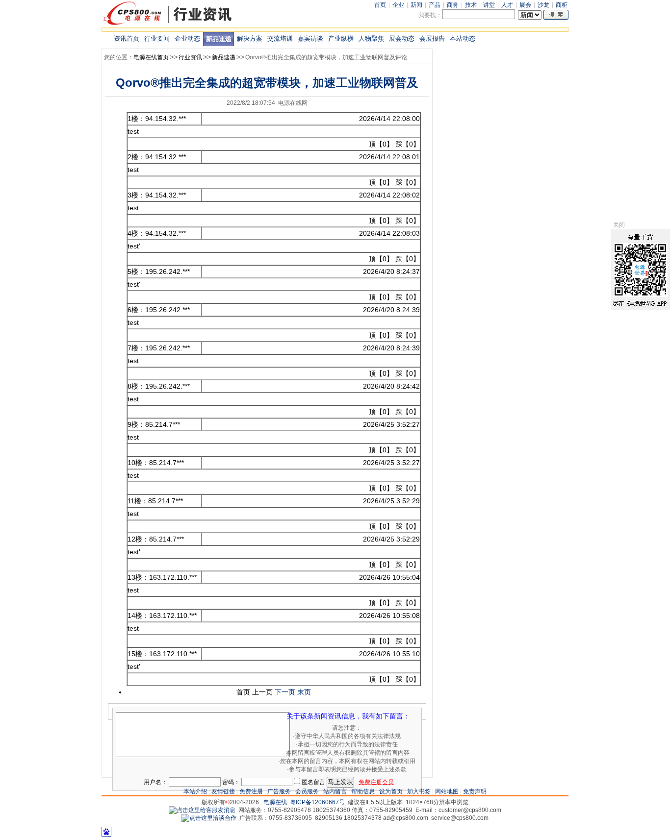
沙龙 (543, 4)
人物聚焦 (371, 38)
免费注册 (251, 791)
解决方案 (249, 38)
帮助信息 (363, 791)
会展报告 (432, 38)
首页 (380, 4)
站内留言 (335, 791)
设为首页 (391, 791)
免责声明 (475, 791)
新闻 (416, 4)
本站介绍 (195, 791)
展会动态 (401, 38)
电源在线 (275, 802)
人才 (507, 4)
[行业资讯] (168, 24)
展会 (525, 4)
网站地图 (447, 791)
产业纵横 (341, 38)
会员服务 (307, 791)
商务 (453, 4)
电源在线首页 (151, 57)
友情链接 (223, 791)
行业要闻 (157, 38)
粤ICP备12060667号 (317, 802)
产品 (434, 4)
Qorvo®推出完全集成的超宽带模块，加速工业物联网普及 (267, 82)
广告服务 (279, 791)
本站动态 (462, 38)
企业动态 (187, 38)
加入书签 (419, 791)
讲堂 (489, 4)
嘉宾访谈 (310, 38)
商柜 (561, 4)
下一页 (285, 692)
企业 (398, 4)
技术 (471, 4)
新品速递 (219, 39)
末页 (304, 692)
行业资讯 (190, 57)
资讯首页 (126, 38)
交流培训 (280, 38)
